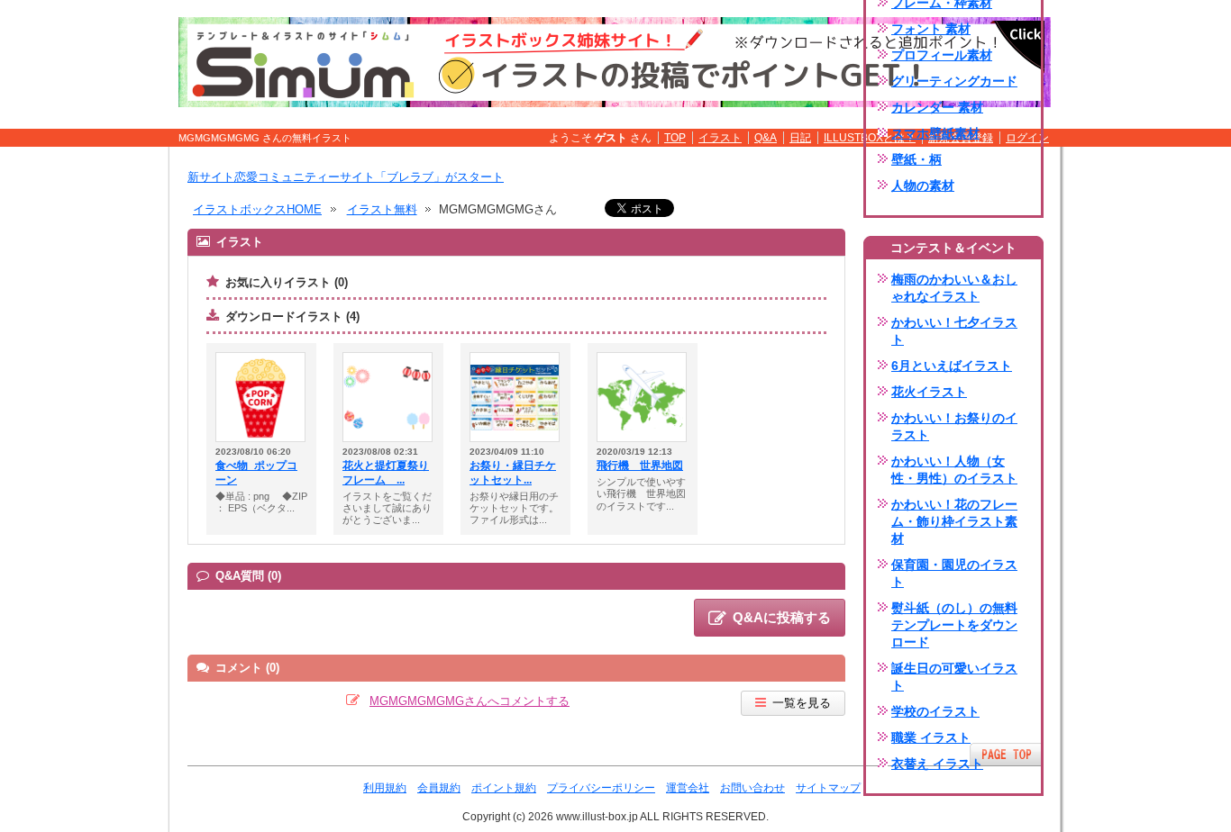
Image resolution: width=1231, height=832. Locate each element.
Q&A (765, 137)
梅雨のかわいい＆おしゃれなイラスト (954, 287)
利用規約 (384, 788)
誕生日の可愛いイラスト (954, 676)
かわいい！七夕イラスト (954, 331)
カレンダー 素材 (937, 107)
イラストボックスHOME (257, 209)
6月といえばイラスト (951, 365)
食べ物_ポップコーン (256, 472)
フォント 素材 (931, 29)
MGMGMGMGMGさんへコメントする (469, 701)
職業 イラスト (931, 737)
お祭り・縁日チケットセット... (513, 472)
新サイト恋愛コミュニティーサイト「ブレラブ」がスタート (345, 177)
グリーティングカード (954, 81)
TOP (675, 137)
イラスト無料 (382, 209)
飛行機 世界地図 (640, 465)
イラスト (720, 137)
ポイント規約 (503, 788)
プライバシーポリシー (601, 788)
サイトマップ (828, 788)
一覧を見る (801, 703)
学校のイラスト (935, 711)
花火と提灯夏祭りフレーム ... (385, 472)
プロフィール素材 (941, 55)
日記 (800, 137)
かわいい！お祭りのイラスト (954, 426)
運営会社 (687, 788)
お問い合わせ (752, 788)
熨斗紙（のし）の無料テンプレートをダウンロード (954, 625)
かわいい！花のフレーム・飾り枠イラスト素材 (954, 521)
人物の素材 (922, 185)
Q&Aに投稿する (782, 617)
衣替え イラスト (937, 763)
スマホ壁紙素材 (935, 133)
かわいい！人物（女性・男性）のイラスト (954, 469)
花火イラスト (929, 391)
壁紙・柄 (916, 159)
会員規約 (438, 788)
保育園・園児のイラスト (954, 573)
